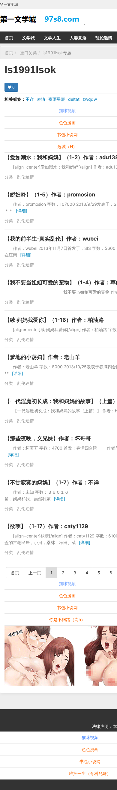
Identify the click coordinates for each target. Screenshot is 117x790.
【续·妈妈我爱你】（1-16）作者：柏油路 (54, 320)
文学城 (28, 37)
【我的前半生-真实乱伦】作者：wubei (51, 238)
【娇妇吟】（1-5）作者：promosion (49, 194)
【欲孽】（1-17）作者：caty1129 (46, 526)
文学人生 (52, 37)
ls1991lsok (53, 52)
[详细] (21, 210)
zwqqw (89, 99)
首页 (9, 37)
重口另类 (28, 52)
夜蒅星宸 (56, 99)
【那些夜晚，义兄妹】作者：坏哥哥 (47, 438)
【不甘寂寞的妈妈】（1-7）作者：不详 (51, 482)
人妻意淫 (78, 37)
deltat (74, 99)
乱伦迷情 (103, 37)
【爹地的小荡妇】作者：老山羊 (42, 357)
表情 (41, 99)
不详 (30, 99)
